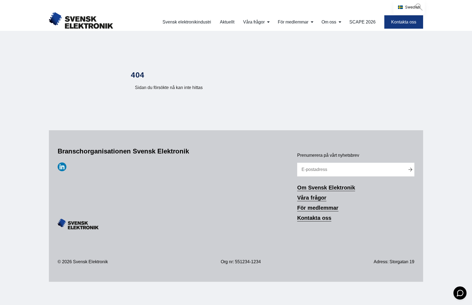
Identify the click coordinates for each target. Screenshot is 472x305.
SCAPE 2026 (362, 22)
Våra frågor (254, 22)
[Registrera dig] (410, 169)
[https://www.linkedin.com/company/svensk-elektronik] (62, 169)
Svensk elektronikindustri (187, 22)
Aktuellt (227, 22)
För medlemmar (293, 22)
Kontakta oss (403, 22)
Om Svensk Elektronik (326, 188)
